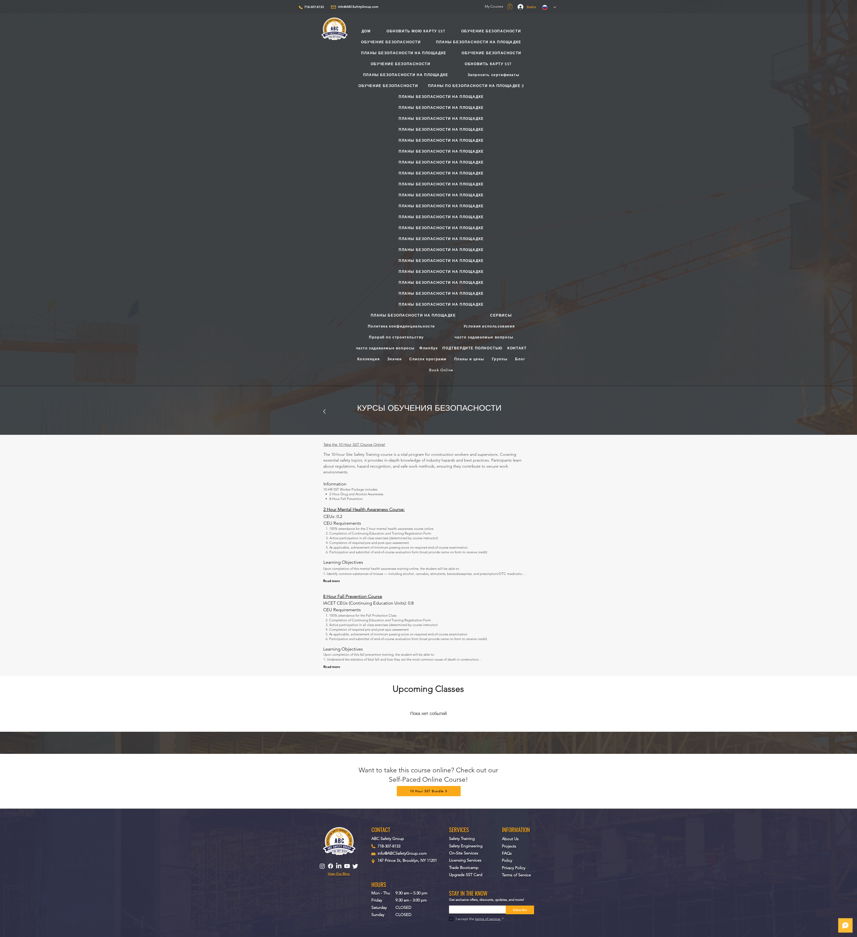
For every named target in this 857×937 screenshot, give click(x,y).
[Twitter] (355, 866)
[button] (510, 6)
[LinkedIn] (338, 866)
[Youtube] (347, 866)
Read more (331, 581)
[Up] (324, 411)
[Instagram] (322, 866)
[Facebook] (330, 866)
